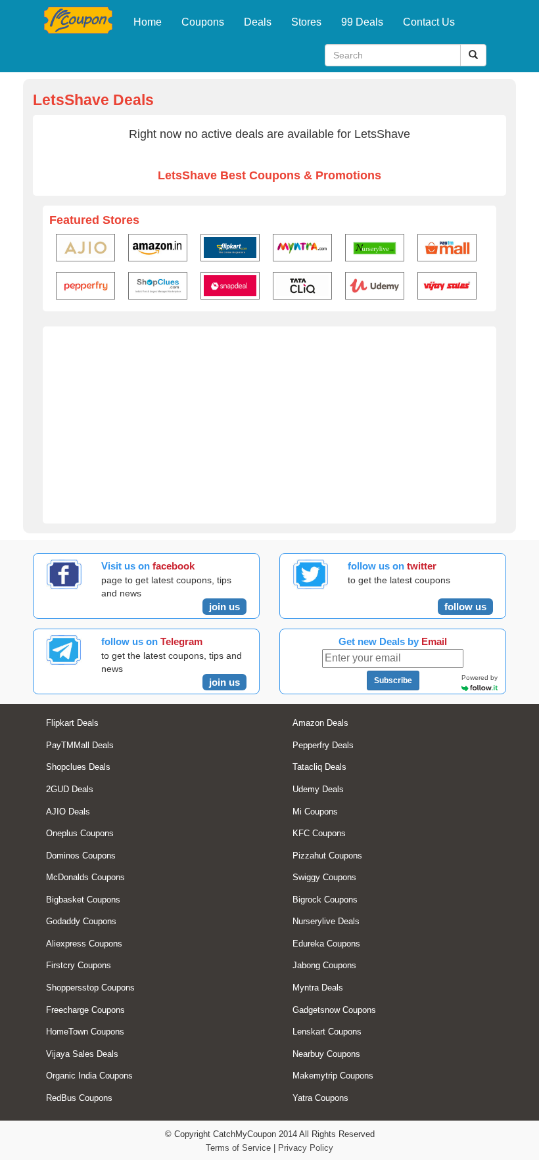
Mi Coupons (315, 811)
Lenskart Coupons (327, 1032)
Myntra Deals (318, 988)
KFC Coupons (319, 833)
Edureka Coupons (326, 943)
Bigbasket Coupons (83, 899)
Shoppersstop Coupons (90, 988)
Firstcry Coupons (78, 965)
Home (147, 22)
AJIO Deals (68, 811)
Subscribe (393, 680)
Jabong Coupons (324, 965)
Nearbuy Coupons (326, 1054)
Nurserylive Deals (326, 921)
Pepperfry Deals (323, 745)
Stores (306, 22)
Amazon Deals (320, 723)
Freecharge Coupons (85, 1010)
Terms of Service (238, 1148)
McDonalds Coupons (85, 877)
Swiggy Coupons (324, 877)
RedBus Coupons (79, 1098)
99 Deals (362, 22)
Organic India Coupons (89, 1076)
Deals (257, 22)
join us (224, 606)
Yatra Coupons (320, 1098)
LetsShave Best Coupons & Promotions (269, 175)
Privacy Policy (305, 1148)
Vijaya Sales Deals (82, 1054)
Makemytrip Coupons (333, 1076)
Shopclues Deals (78, 767)
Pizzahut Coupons (327, 855)
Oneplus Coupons (80, 833)
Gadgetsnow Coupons (334, 1010)
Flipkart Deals (72, 723)
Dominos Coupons (81, 855)
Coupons (202, 22)
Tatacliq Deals (319, 767)
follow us (465, 606)
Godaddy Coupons (81, 921)
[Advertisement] (269, 425)
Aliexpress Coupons (84, 943)
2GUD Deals (69, 789)
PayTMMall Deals (80, 745)
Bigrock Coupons (325, 899)
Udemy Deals (318, 789)
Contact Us (429, 22)
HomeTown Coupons (85, 1032)
